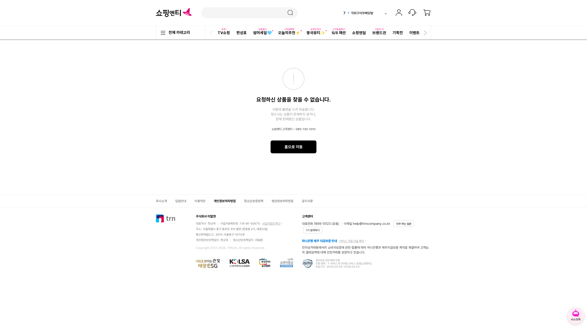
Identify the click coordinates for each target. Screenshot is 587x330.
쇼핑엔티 (174, 12)
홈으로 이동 (294, 147)
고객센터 (412, 13)
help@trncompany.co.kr (371, 224)
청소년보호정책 (253, 201)
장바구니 (427, 13)
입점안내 (180, 201)
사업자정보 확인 (271, 223)
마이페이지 (399, 13)
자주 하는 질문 (403, 224)
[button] (211, 33)
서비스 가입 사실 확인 (351, 241)
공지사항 (307, 201)
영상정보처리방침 (282, 201)
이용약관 (199, 201)
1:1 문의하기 (312, 230)
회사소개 (161, 201)
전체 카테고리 (179, 32)
